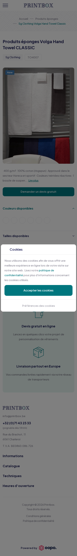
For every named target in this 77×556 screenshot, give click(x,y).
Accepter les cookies (38, 290)
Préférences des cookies (38, 305)
